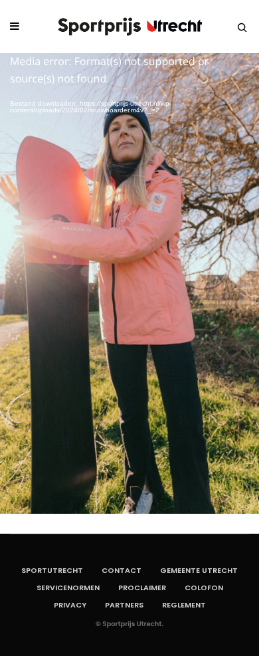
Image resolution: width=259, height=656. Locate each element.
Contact (121, 570)
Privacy (70, 605)
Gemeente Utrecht (199, 570)
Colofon (204, 587)
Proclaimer (142, 587)
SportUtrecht (52, 570)
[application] (129, 283)
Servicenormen (68, 587)
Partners (124, 605)
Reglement (184, 605)
